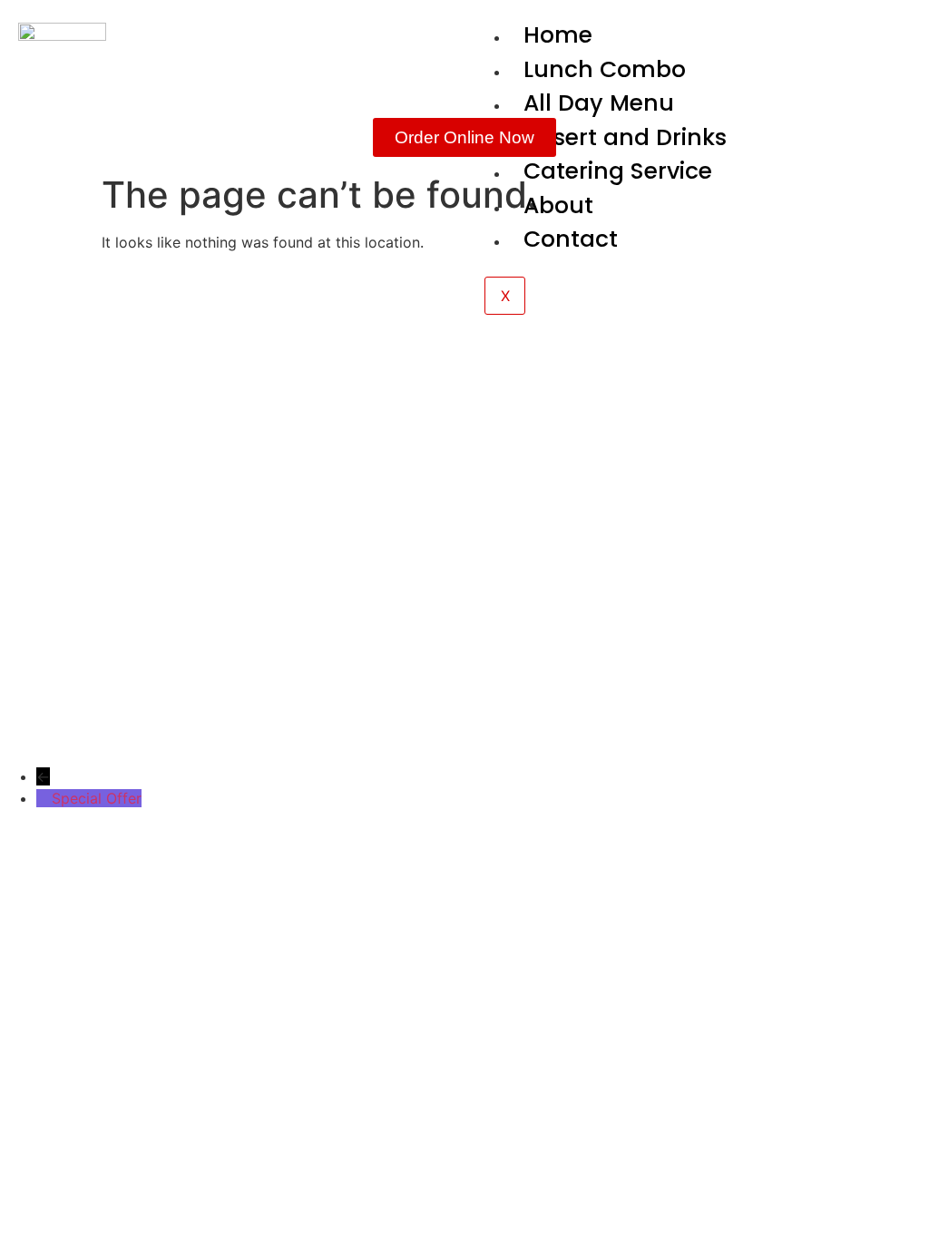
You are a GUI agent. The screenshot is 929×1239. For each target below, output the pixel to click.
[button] (532, 410)
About (558, 205)
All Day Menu (598, 103)
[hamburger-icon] (890, 36)
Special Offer (97, 798)
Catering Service (617, 171)
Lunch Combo (604, 69)
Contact (570, 239)
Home (557, 35)
